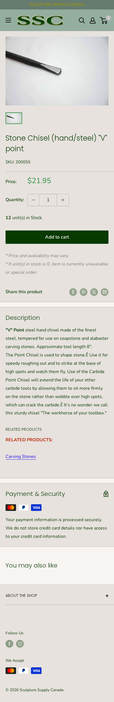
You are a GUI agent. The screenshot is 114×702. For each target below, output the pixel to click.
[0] (103, 20)
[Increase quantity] (63, 200)
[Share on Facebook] (73, 292)
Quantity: (15, 200)
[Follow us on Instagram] (20, 644)
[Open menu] (8, 20)
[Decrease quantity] (33, 200)
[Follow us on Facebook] (9, 644)
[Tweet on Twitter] (94, 292)
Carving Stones (21, 456)
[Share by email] (104, 292)
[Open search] (82, 20)
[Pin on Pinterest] (83, 292)
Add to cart (57, 237)
